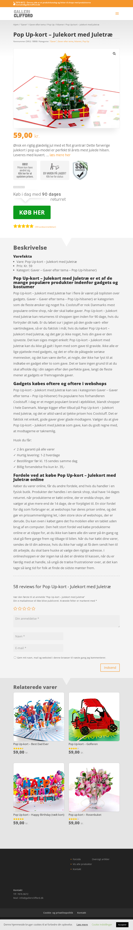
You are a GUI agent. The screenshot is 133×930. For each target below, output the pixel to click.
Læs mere (82, 924)
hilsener (60, 24)
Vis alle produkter (82, 864)
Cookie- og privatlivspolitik (58, 912)
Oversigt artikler (100, 859)
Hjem (15, 24)
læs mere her (60, 155)
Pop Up (50, 24)
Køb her (32, 212)
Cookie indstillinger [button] (102, 924)
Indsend (110, 667)
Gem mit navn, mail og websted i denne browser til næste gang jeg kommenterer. (61, 657)
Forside (77, 859)
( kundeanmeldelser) (45, 226)
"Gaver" (24, 24)
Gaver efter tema (37, 24)
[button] (114, 54)
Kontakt (77, 869)
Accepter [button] (122, 924)
